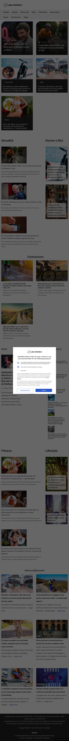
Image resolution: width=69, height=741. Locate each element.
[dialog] (34, 370)
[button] (34, 370)
